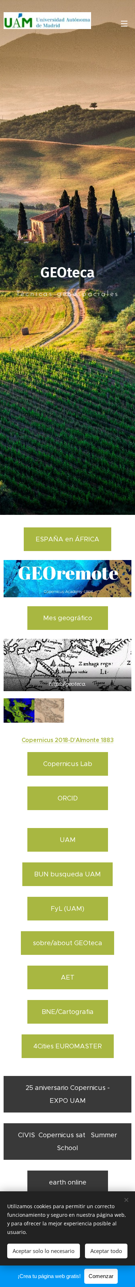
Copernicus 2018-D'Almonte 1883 (67, 740)
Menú (124, 23)
